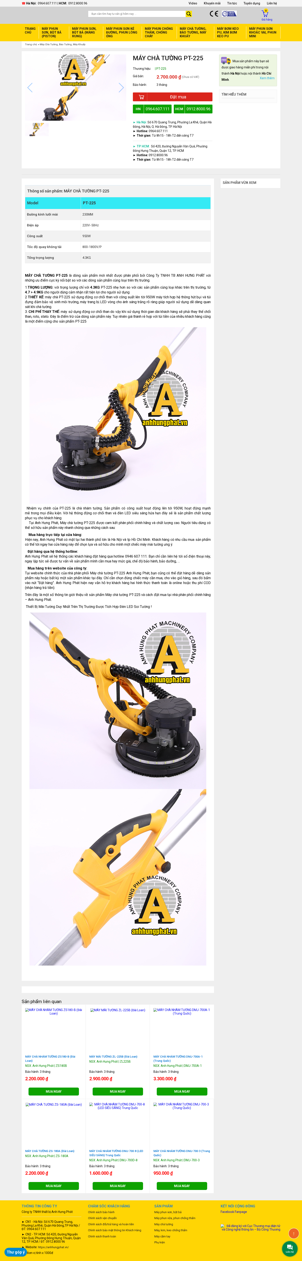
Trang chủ (30, 30)
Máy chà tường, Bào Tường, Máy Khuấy (193, 32)
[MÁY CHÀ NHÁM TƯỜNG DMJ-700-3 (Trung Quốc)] (181, 1106)
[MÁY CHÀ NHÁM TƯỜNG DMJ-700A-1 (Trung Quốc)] (182, 1011)
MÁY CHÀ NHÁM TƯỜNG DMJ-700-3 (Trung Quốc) (181, 1153)
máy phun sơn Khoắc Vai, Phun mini (262, 32)
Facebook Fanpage (234, 1212)
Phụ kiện (159, 1242)
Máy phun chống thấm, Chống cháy (159, 32)
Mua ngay (53, 1091)
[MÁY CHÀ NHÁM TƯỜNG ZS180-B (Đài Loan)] (53, 1011)
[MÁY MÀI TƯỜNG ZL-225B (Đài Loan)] (117, 1010)
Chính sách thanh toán (102, 1236)
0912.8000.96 (77, 3)
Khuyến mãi (212, 3)
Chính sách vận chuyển (102, 1218)
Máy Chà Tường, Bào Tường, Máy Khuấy (62, 44)
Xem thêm (267, 78)
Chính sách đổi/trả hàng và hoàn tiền (111, 1224)
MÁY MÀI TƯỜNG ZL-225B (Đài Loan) (113, 1056)
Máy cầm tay (162, 1236)
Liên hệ (272, 3)
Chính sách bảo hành (101, 1212)
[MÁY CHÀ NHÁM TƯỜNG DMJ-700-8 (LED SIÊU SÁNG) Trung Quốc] (117, 1106)
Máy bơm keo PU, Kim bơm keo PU (228, 32)
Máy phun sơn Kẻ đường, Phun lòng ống (121, 32)
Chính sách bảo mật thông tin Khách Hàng (114, 1230)
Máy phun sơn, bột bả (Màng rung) (84, 32)
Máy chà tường (163, 1224)
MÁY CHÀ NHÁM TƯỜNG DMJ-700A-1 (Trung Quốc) (178, 1058)
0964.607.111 (47, 3)
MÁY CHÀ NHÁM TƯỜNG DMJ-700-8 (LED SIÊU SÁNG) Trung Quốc (116, 1153)
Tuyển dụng (252, 3)
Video (193, 3)
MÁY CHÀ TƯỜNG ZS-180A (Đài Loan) (49, 1151)
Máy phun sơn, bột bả (168, 1212)
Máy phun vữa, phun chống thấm (174, 1218)
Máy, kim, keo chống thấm (170, 1230)
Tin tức (232, 3)
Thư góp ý (16, 1252)
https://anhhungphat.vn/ (53, 1247)
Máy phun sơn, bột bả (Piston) (51, 32)
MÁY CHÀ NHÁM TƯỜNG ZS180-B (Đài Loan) (50, 1058)
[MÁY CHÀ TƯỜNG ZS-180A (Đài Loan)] (54, 1104)
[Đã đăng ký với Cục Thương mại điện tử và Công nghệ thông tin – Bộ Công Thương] (250, 1227)
